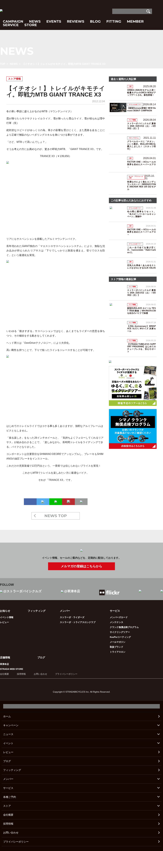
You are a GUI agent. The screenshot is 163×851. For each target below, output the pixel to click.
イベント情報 (6, 617)
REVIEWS (75, 21)
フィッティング (37, 610)
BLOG (95, 21)
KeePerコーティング (120, 637)
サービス (8, 788)
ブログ (41, 657)
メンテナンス (116, 622)
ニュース (8, 734)
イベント (8, 743)
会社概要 (4, 674)
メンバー (8, 778)
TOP (2, 64)
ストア (7, 805)
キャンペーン (10, 725)
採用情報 (21, 674)
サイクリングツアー (120, 632)
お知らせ (5, 610)
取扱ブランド (116, 647)
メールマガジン (117, 642)
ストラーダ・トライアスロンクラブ (78, 622)
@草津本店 (72, 591)
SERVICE (11, 25)
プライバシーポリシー (66, 674)
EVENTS (53, 21)
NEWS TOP (55, 515)
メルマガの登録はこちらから (81, 566)
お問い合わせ (40, 674)
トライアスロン (117, 652)
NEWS (35, 21)
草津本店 (4, 664)
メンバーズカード (119, 617)
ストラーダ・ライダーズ (72, 617)
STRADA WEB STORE (11, 669)
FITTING (113, 21)
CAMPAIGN (13, 21)
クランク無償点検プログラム (124, 627)
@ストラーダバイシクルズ (22, 591)
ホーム (7, 716)
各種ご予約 (9, 796)
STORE (30, 25)
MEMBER (135, 21)
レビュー (4, 622)
